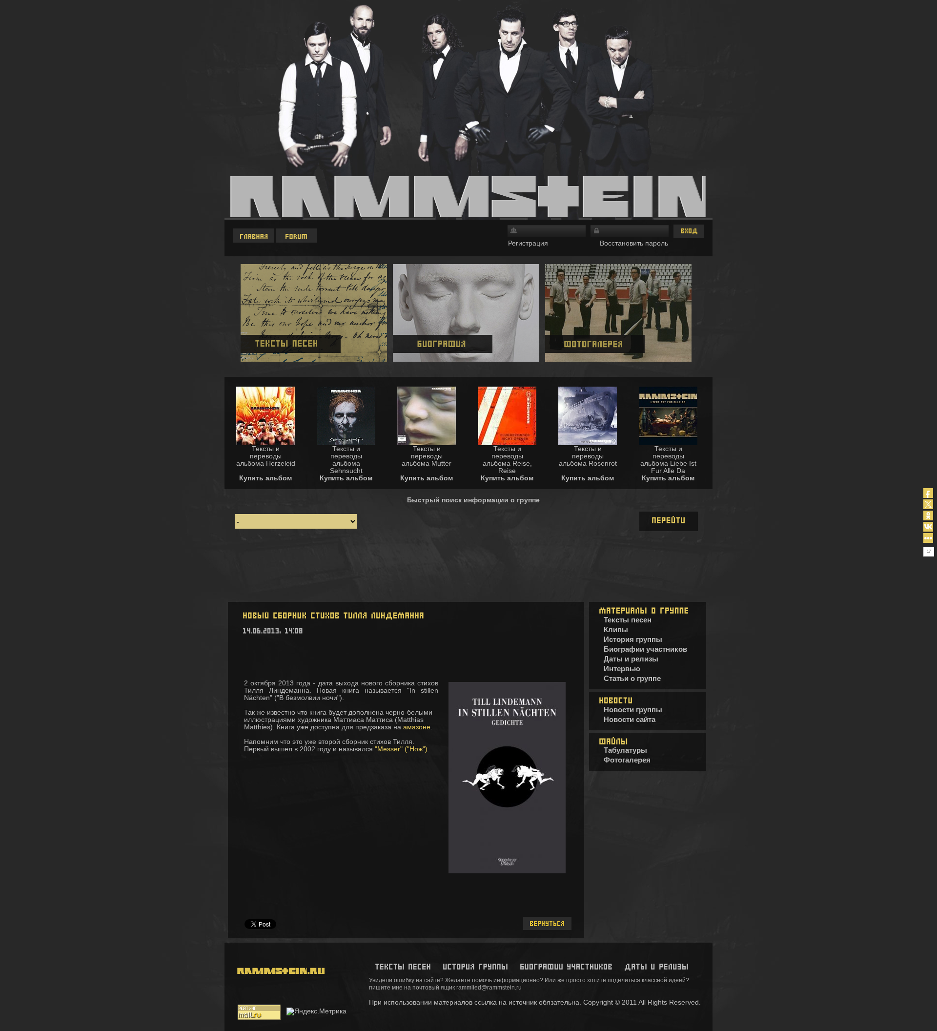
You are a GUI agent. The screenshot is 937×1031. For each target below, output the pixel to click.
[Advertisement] (468, 568)
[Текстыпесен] (403, 967)
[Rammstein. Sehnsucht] (346, 443)
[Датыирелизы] (656, 967)
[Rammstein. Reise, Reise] (507, 443)
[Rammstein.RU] (278, 996)
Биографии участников (645, 649)
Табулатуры (625, 750)
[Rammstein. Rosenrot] (587, 443)
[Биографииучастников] (566, 967)
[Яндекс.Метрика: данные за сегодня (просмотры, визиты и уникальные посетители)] (316, 1011)
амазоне (416, 727)
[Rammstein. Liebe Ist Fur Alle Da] (668, 443)
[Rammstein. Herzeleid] (265, 443)
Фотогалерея (627, 760)
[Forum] (297, 235)
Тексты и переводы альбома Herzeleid (265, 456)
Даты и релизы (631, 659)
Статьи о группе (632, 678)
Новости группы (633, 709)
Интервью (622, 668)
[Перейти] (668, 521)
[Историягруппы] (475, 967)
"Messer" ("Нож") (401, 749)
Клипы (616, 629)
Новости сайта (629, 719)
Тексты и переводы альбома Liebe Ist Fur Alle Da (668, 459)
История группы (633, 639)
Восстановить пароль (634, 243)
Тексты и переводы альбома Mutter (426, 456)
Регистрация (528, 243)
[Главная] (254, 235)
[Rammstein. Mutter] (426, 443)
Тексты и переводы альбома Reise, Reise (507, 459)
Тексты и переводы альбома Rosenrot (588, 456)
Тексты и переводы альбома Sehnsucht (346, 459)
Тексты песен (628, 620)
